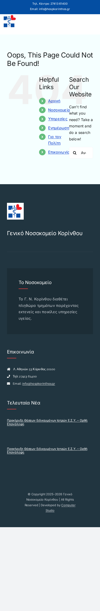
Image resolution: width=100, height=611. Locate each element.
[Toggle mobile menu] (91, 22)
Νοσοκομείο (59, 110)
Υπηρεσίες (57, 118)
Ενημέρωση (58, 128)
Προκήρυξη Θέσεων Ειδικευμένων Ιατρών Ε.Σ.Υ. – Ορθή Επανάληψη (47, 422)
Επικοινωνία (59, 152)
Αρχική (54, 100)
